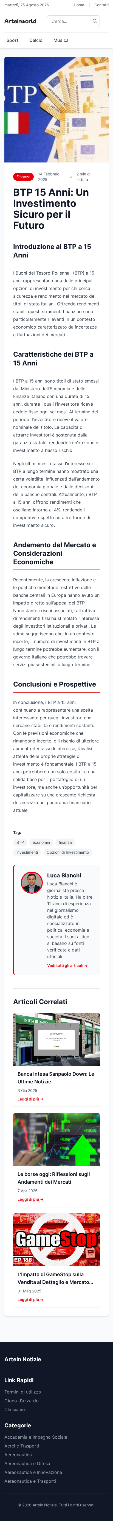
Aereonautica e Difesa (27, 1463)
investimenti (27, 852)
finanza (65, 842)
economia (41, 842)
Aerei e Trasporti (21, 1446)
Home (79, 4)
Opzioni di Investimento (68, 852)
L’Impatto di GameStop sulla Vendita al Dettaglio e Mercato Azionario (53, 1282)
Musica (61, 40)
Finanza (23, 176)
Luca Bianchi (64, 875)
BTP (20, 842)
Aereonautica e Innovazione (33, 1472)
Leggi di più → (31, 1099)
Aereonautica (18, 1454)
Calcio (36, 40)
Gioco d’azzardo (21, 1400)
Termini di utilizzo (22, 1392)
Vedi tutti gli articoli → (67, 965)
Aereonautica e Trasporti (30, 1481)
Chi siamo (14, 1409)
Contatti (101, 4)
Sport (12, 40)
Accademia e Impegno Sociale (35, 1437)
